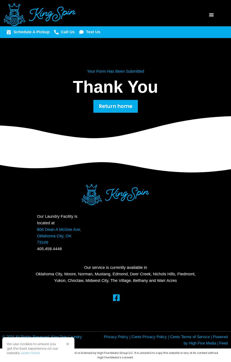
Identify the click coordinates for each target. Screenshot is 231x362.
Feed (223, 343)
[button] (68, 344)
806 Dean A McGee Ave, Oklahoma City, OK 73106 (59, 236)
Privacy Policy (116, 337)
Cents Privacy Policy (149, 337)
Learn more (30, 353)
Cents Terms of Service (190, 337)
